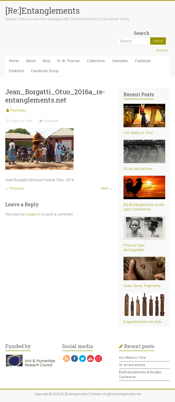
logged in (33, 214)
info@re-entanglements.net (121, 394)
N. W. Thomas (68, 61)
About (31, 61)
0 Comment (51, 121)
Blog (46, 61)
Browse (162, 50)
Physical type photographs (134, 247)
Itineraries (120, 61)
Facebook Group (45, 71)
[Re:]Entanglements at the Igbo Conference (144, 207)
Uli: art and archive (138, 169)
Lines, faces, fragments (142, 286)
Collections (96, 61)
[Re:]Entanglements (42, 10)
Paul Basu (18, 110)
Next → (107, 188)
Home (14, 61)
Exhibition (16, 71)
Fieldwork (143, 61)
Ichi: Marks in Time (138, 133)
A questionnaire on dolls (143, 322)
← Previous (14, 188)
